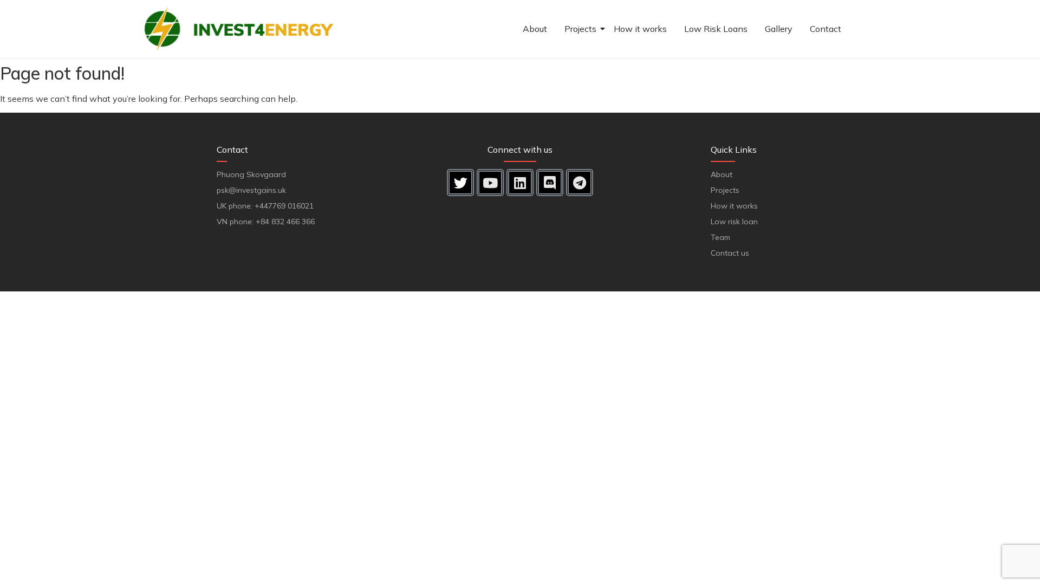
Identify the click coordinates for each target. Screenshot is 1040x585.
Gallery (778, 28)
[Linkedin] (520, 182)
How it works (640, 28)
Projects (580, 28)
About (535, 28)
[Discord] (549, 182)
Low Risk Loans (716, 28)
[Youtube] (490, 182)
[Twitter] (460, 182)
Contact (825, 28)
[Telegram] (579, 182)
